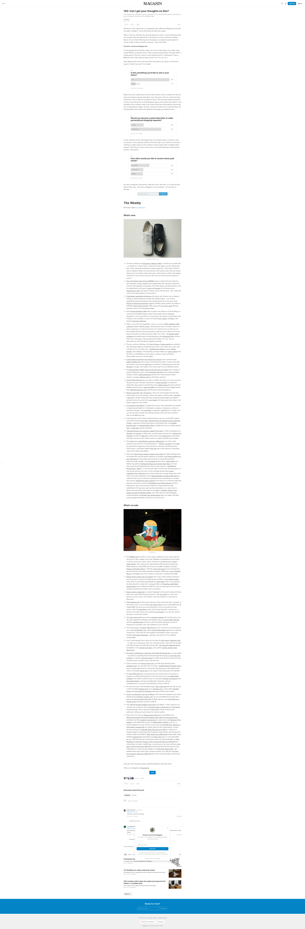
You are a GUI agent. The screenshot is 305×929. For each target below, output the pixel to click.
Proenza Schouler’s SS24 (138, 311)
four (127, 428)
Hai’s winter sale (160, 686)
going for (157, 715)
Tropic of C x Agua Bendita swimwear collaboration (146, 441)
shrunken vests (158, 689)
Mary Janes (158, 737)
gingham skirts (143, 689)
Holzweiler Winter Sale (165, 749)
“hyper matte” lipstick (140, 306)
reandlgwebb (130, 826)
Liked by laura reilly (133, 811)
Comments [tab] (127, 795)
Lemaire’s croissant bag (148, 720)
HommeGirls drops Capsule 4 (146, 481)
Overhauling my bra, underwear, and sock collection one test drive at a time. (144, 872)
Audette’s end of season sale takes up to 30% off (158, 742)
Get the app (160, 921)
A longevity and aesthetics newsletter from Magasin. (138, 861)
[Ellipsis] (180, 810)
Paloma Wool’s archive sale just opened (139, 577)
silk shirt (129, 433)
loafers (164, 318)
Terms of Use (160, 852)
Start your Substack (148, 921)
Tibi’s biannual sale (132, 602)
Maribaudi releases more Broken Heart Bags (155, 464)
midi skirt (144, 436)
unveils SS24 (170, 461)
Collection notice (162, 918)
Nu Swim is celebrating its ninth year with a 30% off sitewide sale (148, 653)
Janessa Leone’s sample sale (135, 592)
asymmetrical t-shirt (133, 291)
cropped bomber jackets (146, 425)
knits (160, 318)
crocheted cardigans (157, 617)
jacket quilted (172, 351)
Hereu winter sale (147, 663)
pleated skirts (137, 737)
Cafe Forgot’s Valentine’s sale (170, 640)
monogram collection (139, 321)
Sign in (300, 3)
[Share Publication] (285, 3)
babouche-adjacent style (138, 390)
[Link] (121, 203)
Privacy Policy (164, 854)
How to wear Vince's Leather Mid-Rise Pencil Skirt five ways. (140, 885)
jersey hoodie (159, 612)
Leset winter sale (135, 617)
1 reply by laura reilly (134, 821)
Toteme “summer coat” (145, 697)
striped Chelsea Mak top (159, 630)
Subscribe (292, 3)
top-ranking (151, 461)
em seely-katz (140, 208)
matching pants (138, 622)
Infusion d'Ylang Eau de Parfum (137, 303)
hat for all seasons (160, 569)
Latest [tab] (129, 854)
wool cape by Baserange (140, 635)
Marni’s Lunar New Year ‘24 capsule (138, 393)
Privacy (151, 918)
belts (172, 318)
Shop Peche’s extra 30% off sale (157, 734)
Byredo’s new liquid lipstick (150, 495)
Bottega (146, 715)
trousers (138, 433)
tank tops (153, 448)
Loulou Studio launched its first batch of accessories (143, 359)
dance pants (161, 582)
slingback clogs (131, 666)
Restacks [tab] (134, 795)
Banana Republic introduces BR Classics (165, 476)
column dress (166, 436)
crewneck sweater (147, 658)
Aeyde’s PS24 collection (134, 380)
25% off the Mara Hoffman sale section (143, 705)
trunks (177, 444)
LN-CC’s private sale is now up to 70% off (140, 694)
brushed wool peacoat (170, 678)
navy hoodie (153, 400)
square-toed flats (149, 387)
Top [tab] (125, 854)
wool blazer (147, 410)
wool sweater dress (155, 605)
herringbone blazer (132, 681)
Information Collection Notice (152, 854)
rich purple (176, 707)
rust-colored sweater (172, 579)
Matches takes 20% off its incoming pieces (163, 717)
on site (147, 326)
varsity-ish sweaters (154, 288)
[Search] (282, 3)
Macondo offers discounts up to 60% (153, 730)
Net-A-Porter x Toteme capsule (160, 344)
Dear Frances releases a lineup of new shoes (149, 454)
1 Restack (142, 778)
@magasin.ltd (144, 768)
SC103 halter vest (140, 630)
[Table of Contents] (2, 464)
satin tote (148, 364)
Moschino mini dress (157, 372)
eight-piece (135, 428)
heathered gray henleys (157, 349)
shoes (151, 715)
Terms (155, 918)
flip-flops (129, 367)
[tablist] (130, 795)
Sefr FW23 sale (134, 674)
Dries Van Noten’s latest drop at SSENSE (140, 281)
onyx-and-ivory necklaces (143, 691)
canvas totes (144, 671)
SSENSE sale (133, 557)
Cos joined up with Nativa (135, 405)
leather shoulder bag (133, 362)
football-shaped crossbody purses (170, 666)
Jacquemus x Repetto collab (152, 263)
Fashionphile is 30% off (160, 722)
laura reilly (127, 19)
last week (144, 421)
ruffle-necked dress (145, 375)
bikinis (161, 444)
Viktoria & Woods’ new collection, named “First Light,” (145, 431)
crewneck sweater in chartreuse (158, 707)
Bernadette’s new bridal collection (160, 483)
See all (127, 894)
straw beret (163, 594)
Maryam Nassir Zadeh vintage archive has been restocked (148, 370)
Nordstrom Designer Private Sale (137, 717)
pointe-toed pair (161, 382)
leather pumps (163, 385)
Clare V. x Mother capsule (164, 490)
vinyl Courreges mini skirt (142, 699)
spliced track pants (146, 648)
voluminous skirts (168, 336)
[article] (152, 862)
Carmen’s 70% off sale (147, 628)
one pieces (168, 444)
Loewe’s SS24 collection (171, 620)
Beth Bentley (130, 810)
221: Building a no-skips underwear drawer (139, 870)
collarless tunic (144, 377)
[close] (167, 828)
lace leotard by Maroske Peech (170, 645)
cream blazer (142, 609)
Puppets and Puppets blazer (135, 569)
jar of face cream (166, 306)
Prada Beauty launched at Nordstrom (138, 296)
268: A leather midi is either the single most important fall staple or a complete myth (144, 882)
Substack (144, 925)
